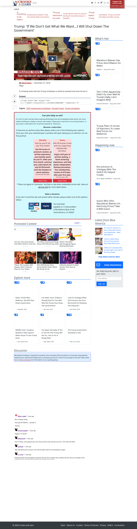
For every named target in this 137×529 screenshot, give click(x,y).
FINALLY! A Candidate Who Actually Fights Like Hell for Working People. (113, 250)
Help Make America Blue (109, 256)
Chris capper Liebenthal (104, 178)
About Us (71, 525)
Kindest (34, 211)
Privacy (103, 525)
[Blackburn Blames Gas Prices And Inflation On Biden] (109, 50)
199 (68, 282)
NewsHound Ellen (102, 138)
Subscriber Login (117, 6)
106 (97, 109)
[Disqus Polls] (52, 387)
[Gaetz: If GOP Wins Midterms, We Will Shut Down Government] (26, 288)
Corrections (119, 525)
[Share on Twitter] (14, 101)
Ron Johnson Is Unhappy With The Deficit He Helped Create (106, 170)
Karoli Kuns (27, 83)
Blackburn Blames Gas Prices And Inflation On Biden (109, 63)
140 (68, 315)
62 (96, 150)
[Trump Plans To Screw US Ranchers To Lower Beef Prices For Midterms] (109, 115)
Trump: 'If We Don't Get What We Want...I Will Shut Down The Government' (61, 28)
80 (96, 75)
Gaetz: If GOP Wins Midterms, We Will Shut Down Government (24, 300)
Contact (79, 525)
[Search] (108, 2)
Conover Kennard (102, 103)
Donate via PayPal (46, 206)
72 (41, 282)
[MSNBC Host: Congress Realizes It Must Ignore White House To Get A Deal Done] (26, 320)
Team (63, 525)
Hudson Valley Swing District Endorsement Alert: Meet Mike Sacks (112, 241)
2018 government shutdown (38, 108)
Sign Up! (101, 284)
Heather (99, 69)
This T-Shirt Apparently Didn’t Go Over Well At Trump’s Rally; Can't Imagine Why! (108, 95)
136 (16, 282)
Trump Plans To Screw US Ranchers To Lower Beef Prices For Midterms (108, 129)
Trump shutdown (72, 108)
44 (96, 184)
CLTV (35, 3)
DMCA (110, 525)
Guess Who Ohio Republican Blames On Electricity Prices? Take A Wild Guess (108, 204)
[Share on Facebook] (14, 96)
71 (96, 43)
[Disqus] (52, 436)
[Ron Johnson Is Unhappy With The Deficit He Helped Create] (109, 156)
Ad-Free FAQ (43, 187)
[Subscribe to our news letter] (105, 2)
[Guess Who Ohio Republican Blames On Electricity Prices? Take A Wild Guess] (109, 190)
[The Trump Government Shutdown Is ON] (78, 320)
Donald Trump (58, 108)
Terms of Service (25, 360)
